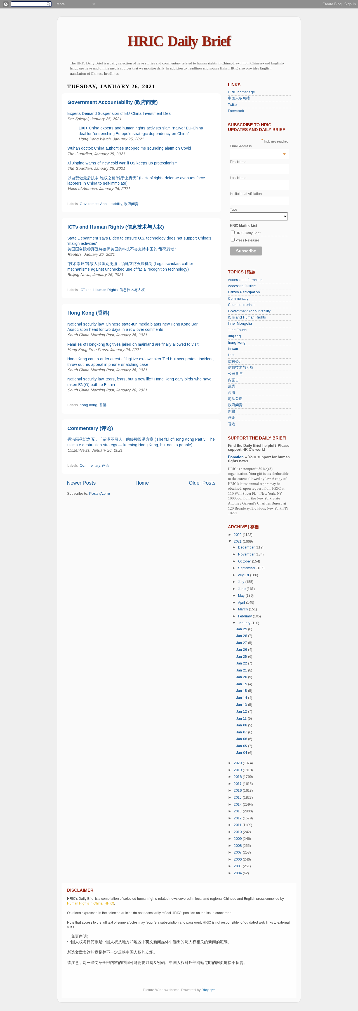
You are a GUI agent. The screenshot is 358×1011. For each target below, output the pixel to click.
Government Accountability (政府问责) (112, 102)
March (243, 609)
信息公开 (235, 361)
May (242, 596)
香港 (103, 405)
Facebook (236, 111)
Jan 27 (242, 643)
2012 (238, 818)
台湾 (231, 393)
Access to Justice (242, 286)
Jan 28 (242, 636)
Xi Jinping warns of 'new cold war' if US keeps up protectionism (122, 163)
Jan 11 (242, 719)
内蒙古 (233, 380)
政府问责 (131, 204)
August (244, 575)
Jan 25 (242, 657)
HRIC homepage (241, 92)
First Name (238, 162)
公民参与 (235, 374)
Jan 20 (242, 677)
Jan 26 (242, 650)
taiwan (233, 349)
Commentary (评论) (90, 428)
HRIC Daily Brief (179, 41)
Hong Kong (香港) (88, 313)
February (245, 616)
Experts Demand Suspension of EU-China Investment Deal (119, 113)
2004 (238, 873)
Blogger (208, 990)
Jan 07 (242, 732)
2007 (238, 852)
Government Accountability (101, 204)
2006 (238, 859)
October (245, 561)
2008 (238, 846)
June (242, 589)
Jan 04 (242, 753)
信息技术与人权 (132, 290)
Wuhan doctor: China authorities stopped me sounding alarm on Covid (129, 148)
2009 (238, 839)
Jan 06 (242, 739)
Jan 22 (242, 663)
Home (142, 483)
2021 (238, 541)
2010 (238, 832)
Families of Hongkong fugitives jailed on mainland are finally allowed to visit (133, 344)
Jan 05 (242, 746)
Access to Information (245, 280)
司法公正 (235, 399)
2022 (238, 535)
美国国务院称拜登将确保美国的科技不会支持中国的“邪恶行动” (121, 249)
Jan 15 (242, 691)
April (242, 603)
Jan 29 (242, 629)
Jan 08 (242, 725)
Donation (236, 457)
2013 (238, 811)
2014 (238, 805)
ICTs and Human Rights (98, 290)
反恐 (231, 386)
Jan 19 (242, 684)
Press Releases (247, 240)
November (247, 554)
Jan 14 (242, 698)
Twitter (233, 105)
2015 (238, 797)
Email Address (258, 146)
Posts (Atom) (99, 494)
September (247, 568)
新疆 (231, 411)
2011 (238, 825)
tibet (231, 355)
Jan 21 (242, 670)
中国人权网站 (239, 98)
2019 (238, 770)
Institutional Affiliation (246, 194)
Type (233, 210)
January (244, 623)
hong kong (88, 405)
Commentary (90, 466)
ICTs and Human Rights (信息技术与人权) (115, 227)
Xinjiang (234, 336)
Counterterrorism (241, 305)
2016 (238, 790)
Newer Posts (81, 483)
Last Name (238, 178)
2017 (238, 784)
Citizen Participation (244, 292)
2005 (238, 866)
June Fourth (237, 330)
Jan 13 (242, 705)
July (241, 582)
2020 (238, 763)
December (247, 547)
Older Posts (202, 483)
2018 (238, 777)
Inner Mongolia (240, 324)
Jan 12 (242, 711)
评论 (105, 466)
